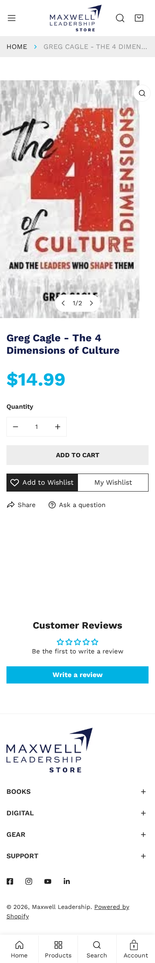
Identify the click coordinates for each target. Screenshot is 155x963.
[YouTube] (47, 881)
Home (16, 47)
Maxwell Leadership (61, 906)
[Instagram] (28, 881)
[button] (139, 18)
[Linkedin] (66, 881)
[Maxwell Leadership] (76, 18)
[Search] (120, 18)
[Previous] (63, 303)
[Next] (91, 303)
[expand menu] (11, 18)
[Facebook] (9, 881)
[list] (77, 199)
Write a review (77, 675)
